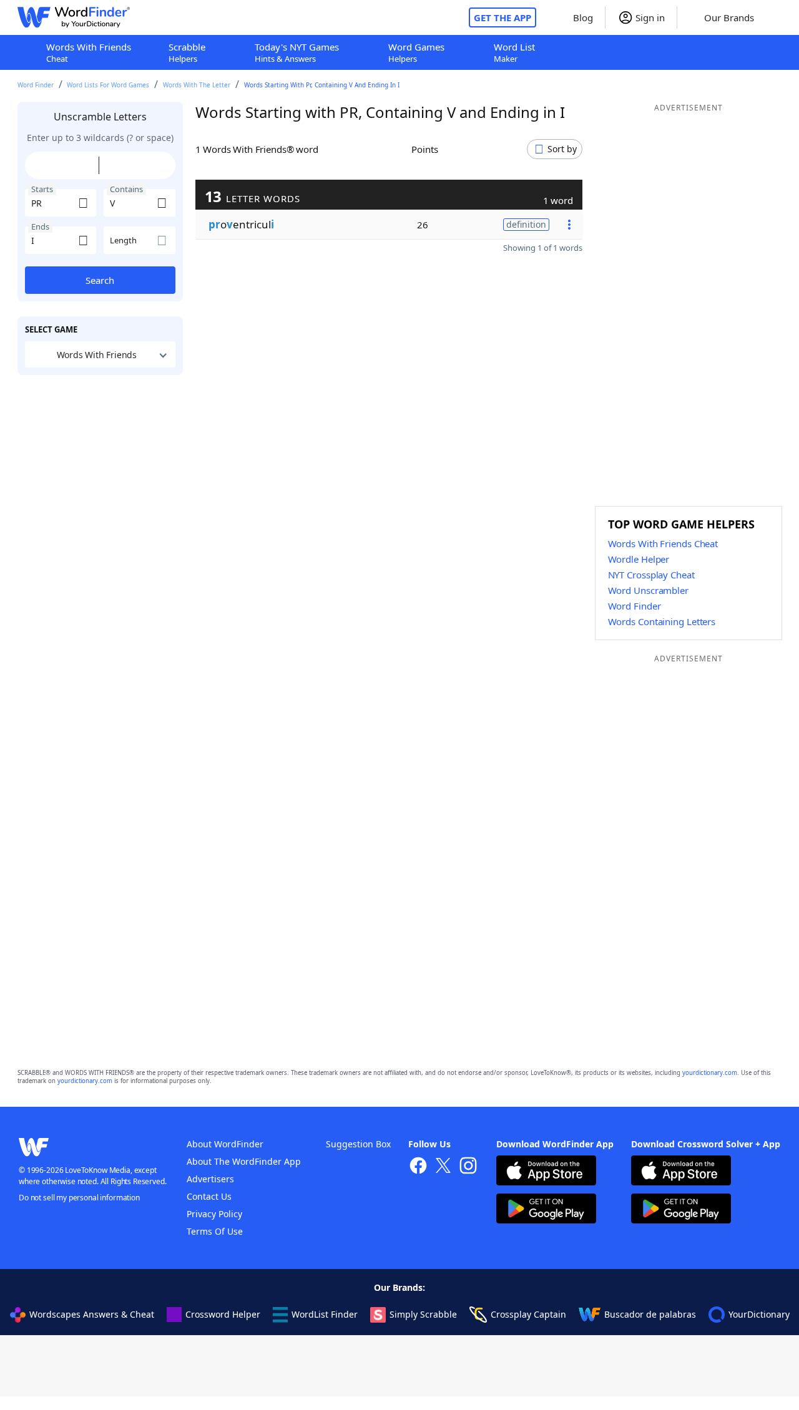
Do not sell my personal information (79, 1197)
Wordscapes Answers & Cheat (91, 1314)
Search (100, 280)
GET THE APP (502, 17)
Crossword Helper (222, 1314)
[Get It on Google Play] (546, 1210)
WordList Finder (325, 1314)
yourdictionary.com (709, 1073)
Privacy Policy (214, 1214)
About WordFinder (225, 1144)
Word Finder (35, 85)
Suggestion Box (358, 1144)
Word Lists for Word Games (108, 85)
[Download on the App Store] (546, 1172)
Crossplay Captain (528, 1314)
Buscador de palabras (650, 1314)
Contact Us (209, 1196)
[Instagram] (468, 1167)
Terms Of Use (215, 1231)
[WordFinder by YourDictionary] (73, 17)
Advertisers (210, 1179)
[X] (443, 1167)
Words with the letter (196, 85)
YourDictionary (759, 1314)
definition (526, 224)
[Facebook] (418, 1167)
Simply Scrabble (423, 1314)
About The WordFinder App (244, 1161)
